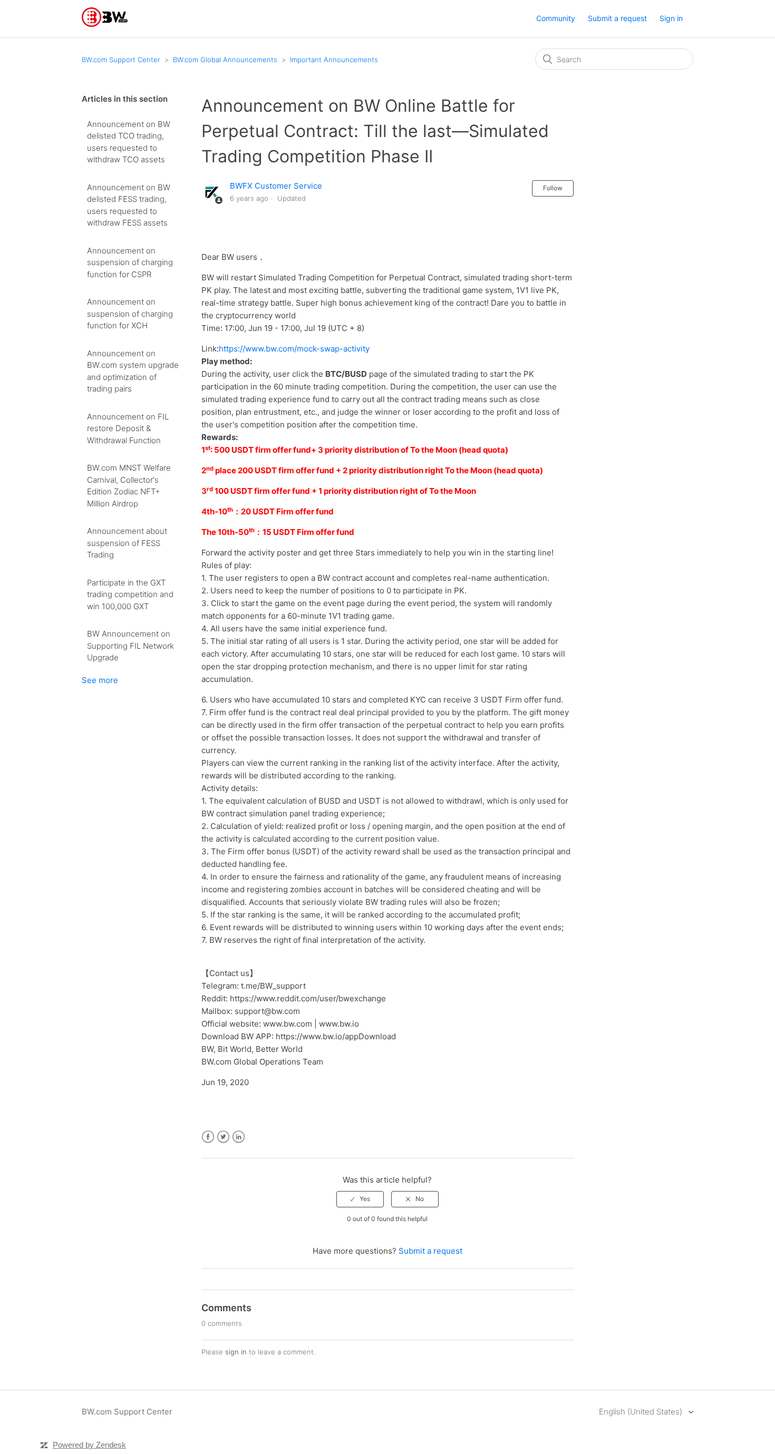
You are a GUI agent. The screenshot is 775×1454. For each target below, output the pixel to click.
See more (100, 680)
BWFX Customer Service (276, 186)
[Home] (105, 24)
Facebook (208, 1137)
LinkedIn (238, 1137)
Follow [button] (553, 188)
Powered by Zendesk (89, 1444)
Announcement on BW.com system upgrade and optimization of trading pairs (133, 371)
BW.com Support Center (121, 59)
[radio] (360, 1199)
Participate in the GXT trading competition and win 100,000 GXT (130, 594)
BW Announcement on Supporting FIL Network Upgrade (130, 645)
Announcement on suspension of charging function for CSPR (130, 262)
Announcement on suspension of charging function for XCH (130, 313)
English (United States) (641, 1412)
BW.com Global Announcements (225, 59)
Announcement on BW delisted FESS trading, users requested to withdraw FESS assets (128, 205)
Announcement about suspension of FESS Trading (127, 543)
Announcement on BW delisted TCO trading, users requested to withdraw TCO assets (128, 142)
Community (555, 18)
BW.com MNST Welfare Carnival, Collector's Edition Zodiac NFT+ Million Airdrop (129, 486)
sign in (236, 1352)
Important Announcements (334, 59)
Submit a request (617, 18)
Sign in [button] (671, 18)
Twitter (223, 1137)
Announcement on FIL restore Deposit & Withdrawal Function (128, 428)
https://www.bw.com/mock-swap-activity (294, 349)
